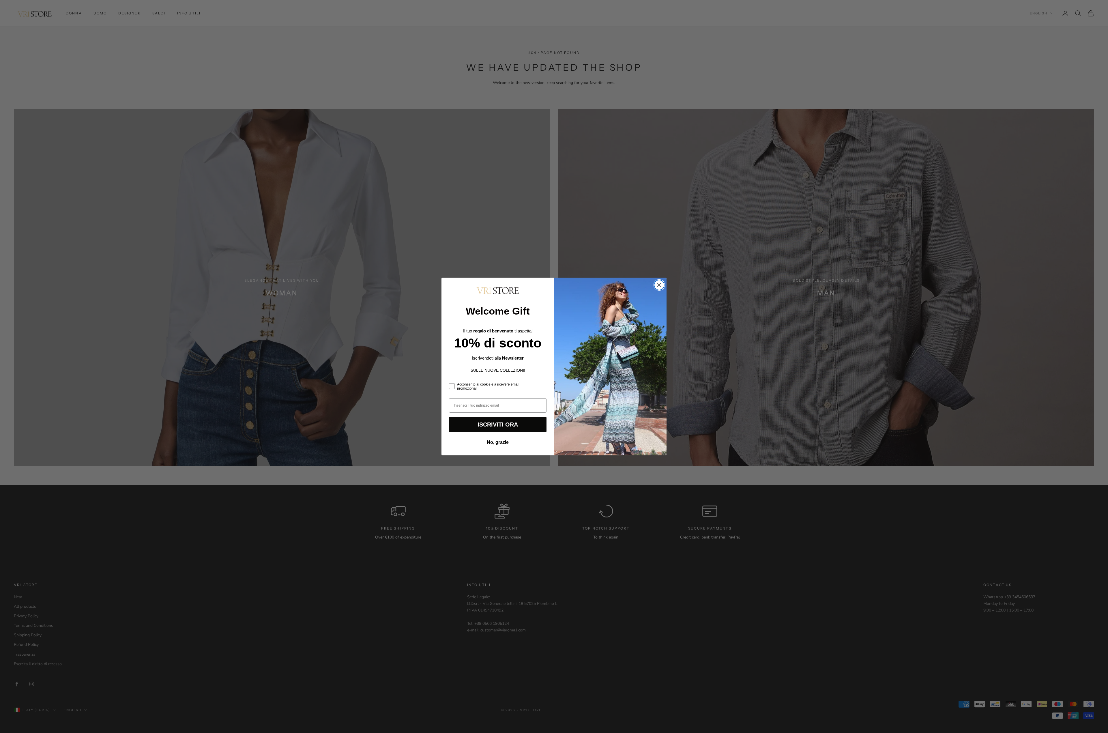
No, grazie (498, 442)
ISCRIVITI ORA (498, 424)
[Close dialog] (659, 285)
